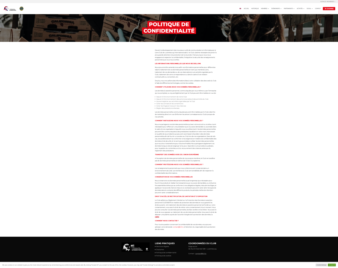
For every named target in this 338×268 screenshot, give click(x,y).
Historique (255, 8)
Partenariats (288, 8)
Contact (318, 8)
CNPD (157, 217)
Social (309, 8)
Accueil (246, 8)
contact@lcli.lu (178, 227)
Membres (264, 8)
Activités (300, 8)
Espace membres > (327, 1)
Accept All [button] (332, 265)
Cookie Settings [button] (321, 265)
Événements (275, 8)
